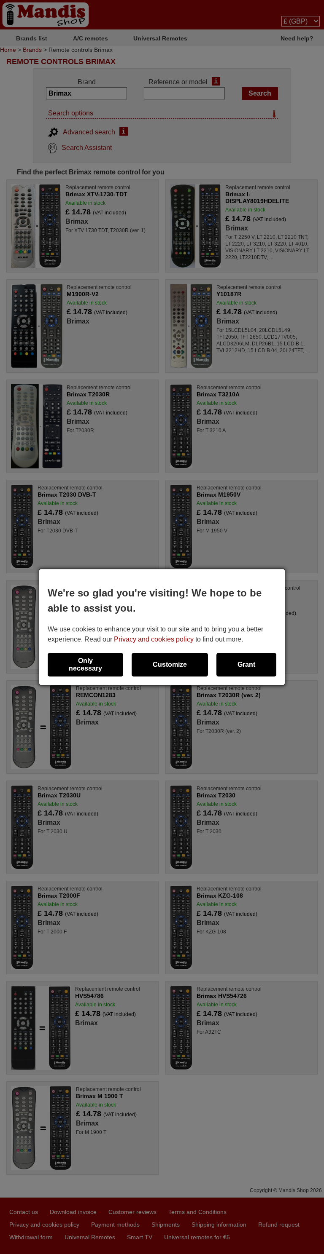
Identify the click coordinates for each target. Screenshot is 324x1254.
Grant (246, 664)
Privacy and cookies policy (154, 639)
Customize (170, 664)
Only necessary (85, 664)
